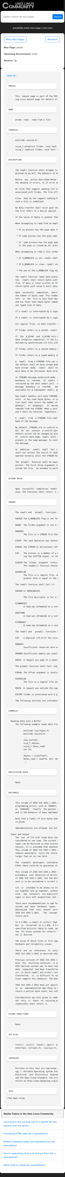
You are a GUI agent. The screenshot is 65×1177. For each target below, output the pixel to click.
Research (53, 39)
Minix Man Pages (15, 39)
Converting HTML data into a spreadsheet (26, 1133)
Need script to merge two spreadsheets (24, 1165)
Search (58, 16)
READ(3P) (11, 76)
